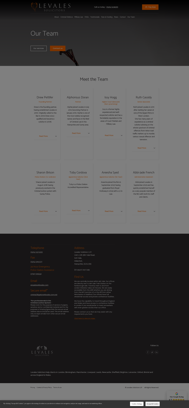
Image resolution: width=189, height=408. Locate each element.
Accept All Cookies (152, 404)
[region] (94, 404)
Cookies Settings (137, 404)
